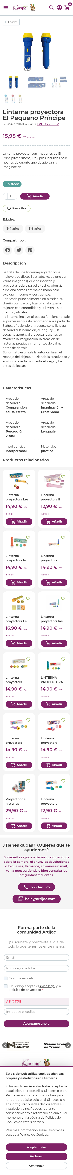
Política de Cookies (34, 1134)
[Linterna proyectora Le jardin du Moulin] (19, 620)
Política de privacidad (25, 990)
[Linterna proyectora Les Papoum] (19, 499)
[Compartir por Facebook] (7, 250)
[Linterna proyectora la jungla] (19, 560)
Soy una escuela (21, 978)
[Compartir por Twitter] (18, 250)
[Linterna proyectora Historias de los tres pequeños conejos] (19, 681)
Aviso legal (47, 986)
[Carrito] (67, 7)
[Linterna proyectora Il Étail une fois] (54, 499)
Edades (12, 22)
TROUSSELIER (48, 124)
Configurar (36, 1165)
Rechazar (36, 1156)
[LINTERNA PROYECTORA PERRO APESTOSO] (54, 681)
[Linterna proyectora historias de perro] (54, 742)
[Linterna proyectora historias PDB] (54, 560)
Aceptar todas (36, 1147)
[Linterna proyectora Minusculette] (54, 803)
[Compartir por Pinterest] (30, 250)
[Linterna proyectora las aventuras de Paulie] (54, 620)
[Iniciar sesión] (59, 9)
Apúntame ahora (36, 1023)
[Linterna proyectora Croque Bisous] (19, 742)
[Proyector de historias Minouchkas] (19, 803)
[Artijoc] (24, 8)
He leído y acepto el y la (35, 988)
